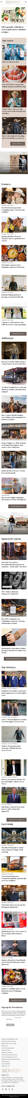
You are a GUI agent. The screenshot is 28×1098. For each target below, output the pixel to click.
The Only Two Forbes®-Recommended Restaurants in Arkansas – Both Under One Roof (13, 564)
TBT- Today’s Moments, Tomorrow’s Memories (10, 593)
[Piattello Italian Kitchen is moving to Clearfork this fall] (14, 283)
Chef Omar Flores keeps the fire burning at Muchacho (13, 906)
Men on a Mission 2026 (10, 62)
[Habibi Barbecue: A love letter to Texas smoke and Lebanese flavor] (14, 919)
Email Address (9, 1019)
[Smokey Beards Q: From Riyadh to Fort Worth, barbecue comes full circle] (14, 948)
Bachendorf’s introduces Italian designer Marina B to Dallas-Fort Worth (13, 650)
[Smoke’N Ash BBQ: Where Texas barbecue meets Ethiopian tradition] (14, 977)
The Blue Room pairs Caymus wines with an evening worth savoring (12, 849)
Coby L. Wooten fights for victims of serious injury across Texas (13, 720)
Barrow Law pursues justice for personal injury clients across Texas (13, 781)
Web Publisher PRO (22, 1095)
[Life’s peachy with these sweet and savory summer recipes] (14, 15)
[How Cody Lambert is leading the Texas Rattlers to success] (14, 125)
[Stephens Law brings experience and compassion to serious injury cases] (14, 679)
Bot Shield (17, 1096)
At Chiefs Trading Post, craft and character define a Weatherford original (13, 389)
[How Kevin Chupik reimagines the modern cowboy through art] (14, 486)
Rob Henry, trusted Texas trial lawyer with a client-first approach (12, 809)
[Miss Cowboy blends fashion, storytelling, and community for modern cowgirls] (14, 404)
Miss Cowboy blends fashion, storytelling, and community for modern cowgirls (13, 417)
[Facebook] (2, 1089)
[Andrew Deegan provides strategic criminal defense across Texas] (14, 734)
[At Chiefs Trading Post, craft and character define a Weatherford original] (14, 376)
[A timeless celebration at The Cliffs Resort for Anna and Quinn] (14, 310)
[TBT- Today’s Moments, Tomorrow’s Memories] (14, 580)
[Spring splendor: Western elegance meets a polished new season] (14, 224)
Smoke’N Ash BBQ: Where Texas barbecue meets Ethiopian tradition (13, 991)
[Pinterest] (9, 1089)
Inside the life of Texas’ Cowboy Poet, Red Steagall (13, 472)
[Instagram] (6, 1089)
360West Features (10, 162)
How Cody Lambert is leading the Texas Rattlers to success (13, 137)
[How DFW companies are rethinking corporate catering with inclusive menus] (14, 608)
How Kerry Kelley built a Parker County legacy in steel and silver (13, 363)
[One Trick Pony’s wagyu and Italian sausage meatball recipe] (14, 74)
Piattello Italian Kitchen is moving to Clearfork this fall (12, 296)
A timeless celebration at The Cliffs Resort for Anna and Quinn (13, 323)
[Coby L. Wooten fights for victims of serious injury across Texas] (14, 708)
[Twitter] (12, 1089)
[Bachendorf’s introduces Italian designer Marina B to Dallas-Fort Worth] (14, 637)
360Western (5, 495)
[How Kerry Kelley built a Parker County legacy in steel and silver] (14, 350)
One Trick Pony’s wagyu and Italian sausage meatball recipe (14, 85)
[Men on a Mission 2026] (14, 51)
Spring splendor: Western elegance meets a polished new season (13, 238)
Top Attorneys (6, 804)
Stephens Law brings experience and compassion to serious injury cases (14, 693)
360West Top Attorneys (9, 688)
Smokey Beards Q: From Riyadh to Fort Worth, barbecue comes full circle (13, 962)
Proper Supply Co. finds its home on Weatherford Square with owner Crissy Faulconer (13, 445)
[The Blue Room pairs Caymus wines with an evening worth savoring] (14, 836)
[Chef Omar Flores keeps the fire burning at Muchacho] (14, 893)
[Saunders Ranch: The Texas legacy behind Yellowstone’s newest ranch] (14, 163)
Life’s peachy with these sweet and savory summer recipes (13, 29)
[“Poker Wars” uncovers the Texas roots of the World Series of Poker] (14, 98)
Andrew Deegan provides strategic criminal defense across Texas (11, 748)
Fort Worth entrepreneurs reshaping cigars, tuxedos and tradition (12, 210)
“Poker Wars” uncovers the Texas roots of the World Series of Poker (14, 111)
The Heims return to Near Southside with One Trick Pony (13, 266)
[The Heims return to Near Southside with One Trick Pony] (14, 253)
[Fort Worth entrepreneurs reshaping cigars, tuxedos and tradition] (14, 196)
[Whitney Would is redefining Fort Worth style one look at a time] (14, 523)
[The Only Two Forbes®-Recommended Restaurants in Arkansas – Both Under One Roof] (14, 551)
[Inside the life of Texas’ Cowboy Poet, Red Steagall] (14, 459)
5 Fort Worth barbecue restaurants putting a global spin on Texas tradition (13, 878)
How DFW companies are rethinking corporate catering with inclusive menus (13, 621)
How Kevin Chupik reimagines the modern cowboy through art (13, 498)
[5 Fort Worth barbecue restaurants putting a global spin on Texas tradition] (14, 864)
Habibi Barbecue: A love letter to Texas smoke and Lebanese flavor (13, 933)
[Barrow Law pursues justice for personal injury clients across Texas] (14, 767)
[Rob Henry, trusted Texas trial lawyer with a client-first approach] (14, 795)
